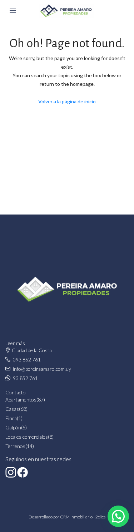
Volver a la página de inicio (67, 101)
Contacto (15, 392)
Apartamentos (20, 399)
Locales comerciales (26, 437)
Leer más (15, 343)
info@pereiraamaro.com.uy (42, 369)
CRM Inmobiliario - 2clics (82, 516)
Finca (11, 418)
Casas (12, 409)
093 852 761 (27, 359)
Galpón (13, 427)
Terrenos (15, 446)
